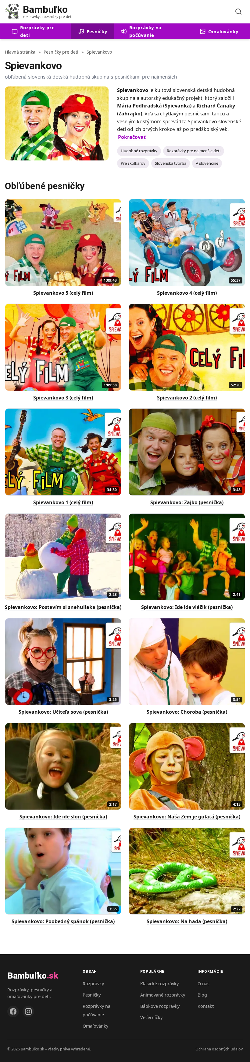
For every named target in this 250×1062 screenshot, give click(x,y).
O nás (203, 983)
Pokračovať (132, 137)
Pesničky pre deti (61, 52)
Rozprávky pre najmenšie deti (193, 150)
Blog (202, 995)
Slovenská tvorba (170, 163)
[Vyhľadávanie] (238, 11)
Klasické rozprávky (159, 983)
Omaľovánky (95, 1026)
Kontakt (206, 1006)
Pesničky (92, 995)
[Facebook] (13, 1011)
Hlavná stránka (20, 52)
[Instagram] (28, 1011)
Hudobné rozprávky (139, 150)
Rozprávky (93, 983)
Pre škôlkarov (133, 163)
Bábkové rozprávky (160, 1006)
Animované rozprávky (162, 995)
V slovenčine (207, 163)
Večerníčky (151, 1017)
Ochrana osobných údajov (219, 1049)
